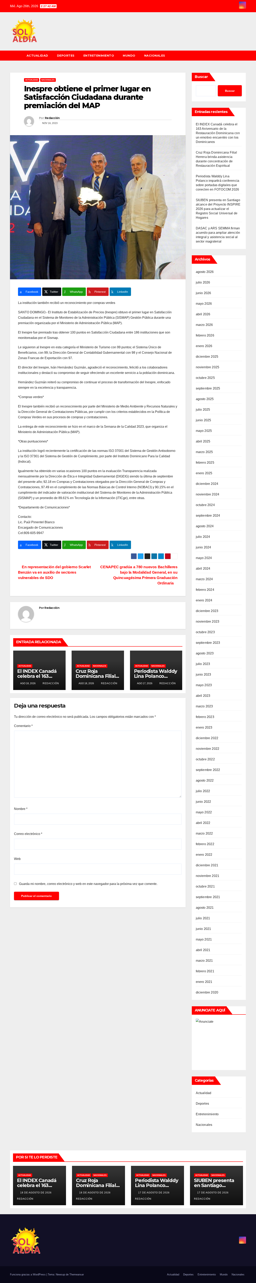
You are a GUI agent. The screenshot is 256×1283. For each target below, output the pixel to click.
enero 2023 (204, 727)
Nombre (20, 809)
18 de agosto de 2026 (36, 1192)
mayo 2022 (204, 812)
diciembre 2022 (207, 738)
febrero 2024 (205, 589)
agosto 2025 (205, 399)
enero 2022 (204, 854)
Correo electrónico (28, 834)
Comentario (23, 726)
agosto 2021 (205, 907)
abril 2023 (203, 695)
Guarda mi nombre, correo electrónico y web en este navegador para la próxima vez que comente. (88, 884)
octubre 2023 (205, 632)
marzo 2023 (204, 706)
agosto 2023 (205, 653)
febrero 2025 (205, 462)
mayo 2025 (204, 430)
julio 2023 (203, 664)
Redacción (52, 118)
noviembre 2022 (207, 748)
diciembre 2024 (207, 483)
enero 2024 (204, 600)
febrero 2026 (205, 335)
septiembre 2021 (208, 897)
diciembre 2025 (207, 356)
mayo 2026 (204, 303)
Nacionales (154, 55)
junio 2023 (203, 674)
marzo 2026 (204, 324)
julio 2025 (203, 409)
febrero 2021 (205, 971)
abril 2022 (203, 823)
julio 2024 (203, 536)
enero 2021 (204, 981)
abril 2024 (203, 568)
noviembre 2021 (207, 876)
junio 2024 (203, 547)
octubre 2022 (205, 759)
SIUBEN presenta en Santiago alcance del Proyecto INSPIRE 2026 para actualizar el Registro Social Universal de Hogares (218, 208)
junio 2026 (203, 293)
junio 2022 (203, 801)
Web (17, 859)
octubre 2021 (205, 886)
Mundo (129, 55)
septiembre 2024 (208, 515)
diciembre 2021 (207, 865)
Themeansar (76, 1274)
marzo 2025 (204, 452)
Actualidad (37, 55)
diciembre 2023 (207, 611)
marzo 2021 (204, 960)
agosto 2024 (205, 526)
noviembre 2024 (207, 494)
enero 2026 (204, 346)
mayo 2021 (204, 939)
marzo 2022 (204, 833)
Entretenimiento (98, 55)
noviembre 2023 (207, 621)
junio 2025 (203, 420)
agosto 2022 (205, 780)
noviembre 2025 (207, 367)
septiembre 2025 (208, 388)
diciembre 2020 (207, 992)
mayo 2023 (204, 685)
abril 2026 (203, 314)
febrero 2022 (205, 844)
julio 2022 (203, 791)
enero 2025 (204, 473)
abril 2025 (203, 441)
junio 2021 (203, 929)
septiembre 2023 (208, 642)
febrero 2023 (205, 717)
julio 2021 (203, 918)
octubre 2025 (205, 377)
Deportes (66, 55)
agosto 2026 (205, 272)
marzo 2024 (204, 579)
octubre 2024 (205, 505)
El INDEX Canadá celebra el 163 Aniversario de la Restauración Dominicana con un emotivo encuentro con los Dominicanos (218, 133)
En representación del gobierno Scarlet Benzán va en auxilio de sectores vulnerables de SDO (54, 572)
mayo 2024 (204, 558)
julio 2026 (203, 282)
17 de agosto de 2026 (154, 1192)
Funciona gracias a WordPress (28, 1274)
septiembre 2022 (208, 770)
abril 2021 (203, 950)
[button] (245, 55)
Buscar (201, 77)
